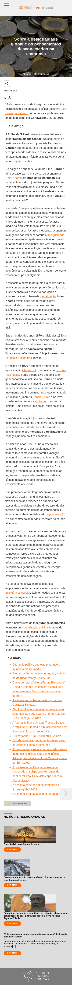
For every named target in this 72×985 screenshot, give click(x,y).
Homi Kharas (13, 177)
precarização (57, 514)
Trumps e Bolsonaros (18, 357)
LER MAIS (12, 849)
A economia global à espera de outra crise (38, 793)
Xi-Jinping (41, 401)
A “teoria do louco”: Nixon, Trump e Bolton (38, 722)
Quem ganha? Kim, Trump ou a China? (36, 736)
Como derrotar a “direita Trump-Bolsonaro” (38, 682)
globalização (48, 296)
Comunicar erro (17, 803)
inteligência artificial (17, 592)
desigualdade (55, 235)
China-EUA (29, 370)
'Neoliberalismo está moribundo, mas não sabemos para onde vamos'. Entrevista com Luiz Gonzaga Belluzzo (39, 714)
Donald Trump (41, 397)
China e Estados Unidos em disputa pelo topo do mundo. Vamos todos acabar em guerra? (37, 691)
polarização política (36, 627)
